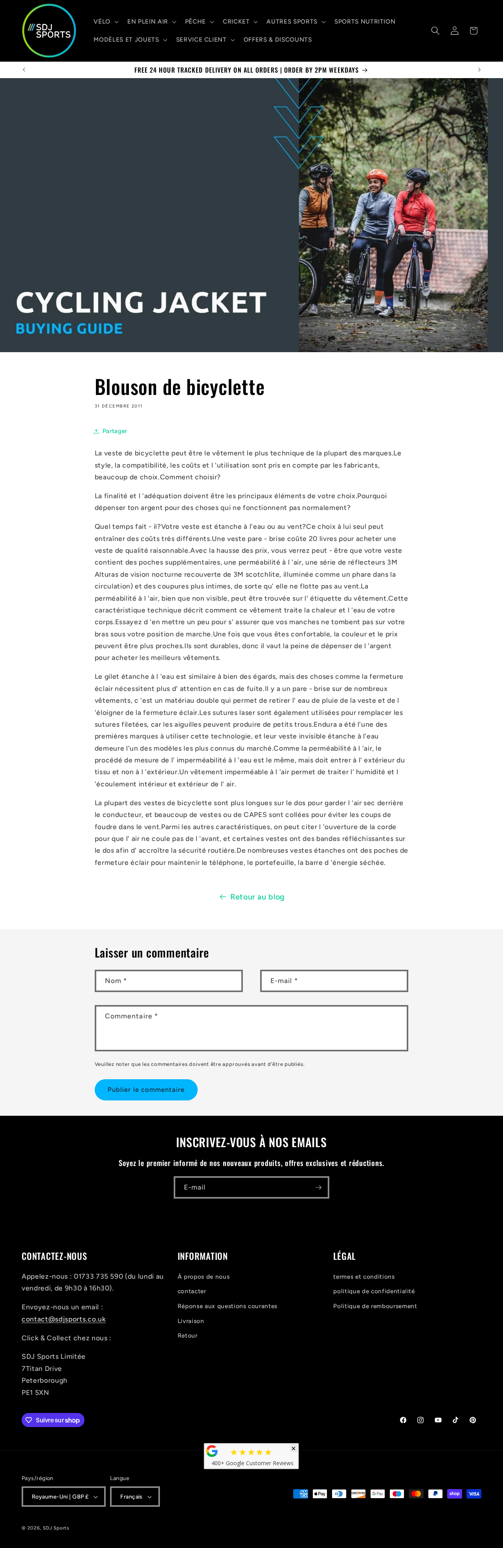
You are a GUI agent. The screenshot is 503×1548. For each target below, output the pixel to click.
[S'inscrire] (318, 1187)
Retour (188, 1335)
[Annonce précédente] (24, 70)
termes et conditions (364, 1276)
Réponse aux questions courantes (227, 1306)
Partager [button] (115, 431)
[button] (105, 22)
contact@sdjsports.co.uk (64, 1319)
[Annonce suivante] (479, 70)
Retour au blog (257, 896)
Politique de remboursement (375, 1306)
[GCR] (212, 1451)
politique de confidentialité (374, 1291)
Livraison (191, 1321)
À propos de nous (204, 1276)
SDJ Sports (56, 1528)
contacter (192, 1291)
